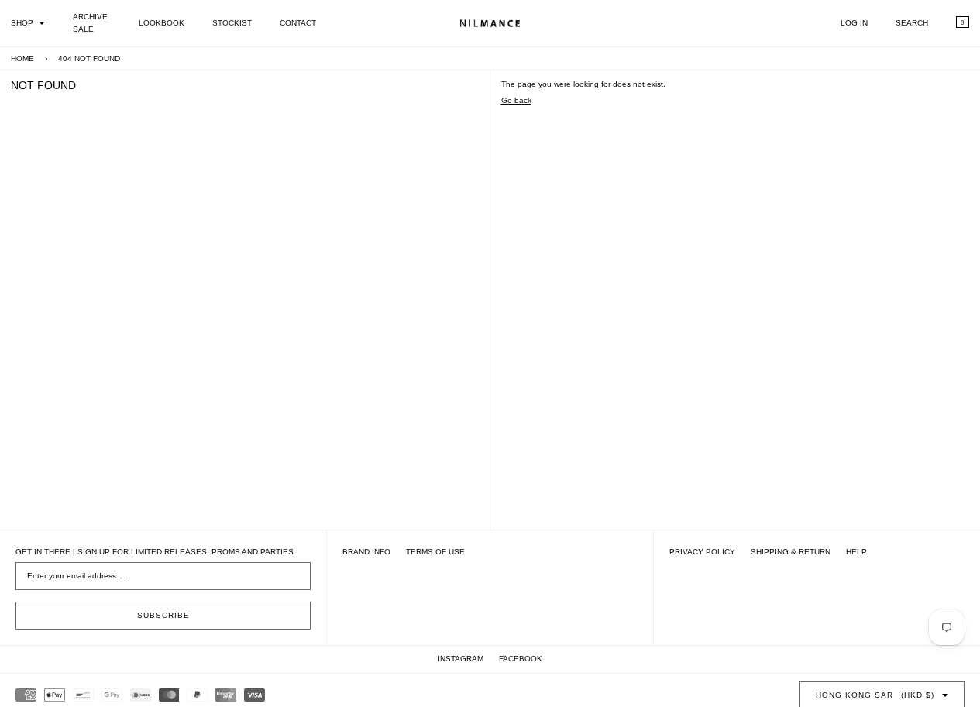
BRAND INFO (366, 551)
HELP (856, 551)
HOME (22, 58)
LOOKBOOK (161, 23)
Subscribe (163, 615)
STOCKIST (232, 23)
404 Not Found (89, 58)
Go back (516, 100)
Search (912, 23)
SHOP (22, 23)
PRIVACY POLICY (702, 551)
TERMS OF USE (435, 551)
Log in (854, 23)
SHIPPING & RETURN (790, 551)
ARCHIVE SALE (90, 22)
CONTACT (298, 23)
